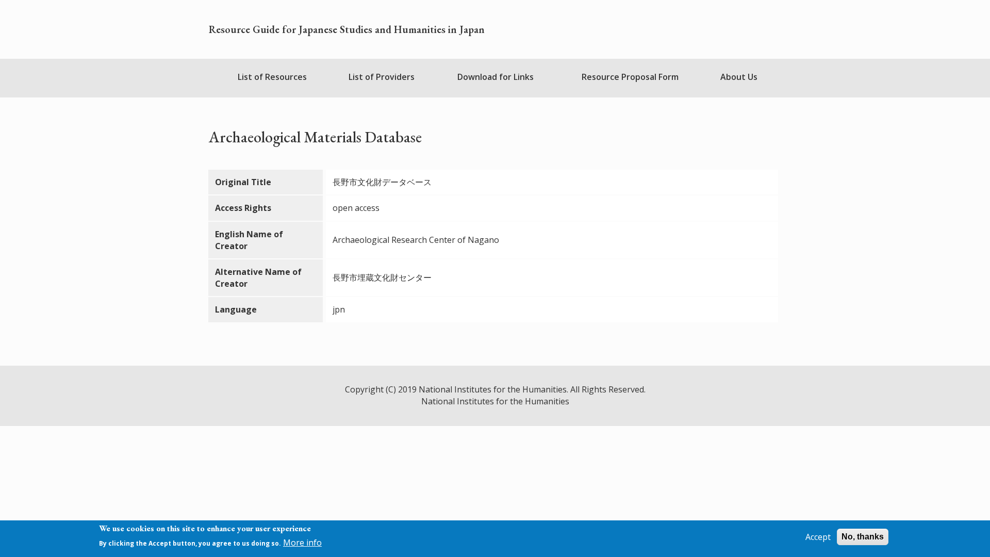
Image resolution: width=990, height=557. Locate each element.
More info (302, 543)
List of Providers (382, 77)
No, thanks (863, 536)
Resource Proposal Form (630, 77)
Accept (818, 537)
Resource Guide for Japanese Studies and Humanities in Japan (347, 29)
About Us (738, 77)
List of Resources (272, 77)
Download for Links (495, 77)
